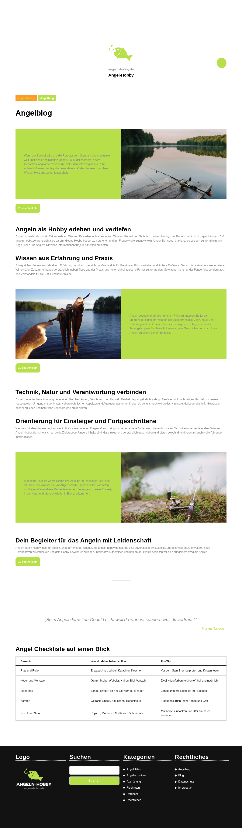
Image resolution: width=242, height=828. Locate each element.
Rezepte (109, 33)
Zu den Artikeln (27, 208)
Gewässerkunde (120, 20)
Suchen (94, 780)
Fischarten (124, 8)
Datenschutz (186, 781)
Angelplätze (151, 8)
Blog (181, 775)
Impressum (185, 787)
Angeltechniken (94, 8)
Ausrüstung (89, 20)
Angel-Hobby (121, 75)
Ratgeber (131, 33)
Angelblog (184, 769)
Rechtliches (152, 20)
